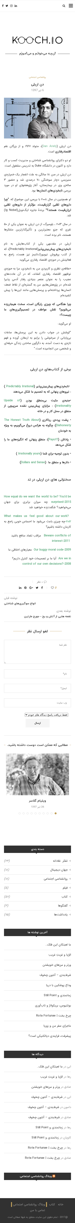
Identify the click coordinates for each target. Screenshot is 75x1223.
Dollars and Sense (33, 462)
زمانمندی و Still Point (57, 995)
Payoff (53, 439)
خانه (60, 1204)
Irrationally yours (29, 453)
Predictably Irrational (20, 386)
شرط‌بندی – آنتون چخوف (55, 975)
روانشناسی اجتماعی (37, 77)
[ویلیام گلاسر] (37, 774)
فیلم (36, 888)
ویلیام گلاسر (37, 801)
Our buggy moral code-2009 (51, 549)
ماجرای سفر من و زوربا (57, 1025)
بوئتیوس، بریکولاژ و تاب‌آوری (53, 1005)
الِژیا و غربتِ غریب (60, 954)
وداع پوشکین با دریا (58, 985)
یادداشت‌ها (36, 915)
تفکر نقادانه (36, 861)
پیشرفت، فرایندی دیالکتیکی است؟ (49, 1036)
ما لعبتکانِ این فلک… (58, 944)
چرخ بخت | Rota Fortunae (53, 1015)
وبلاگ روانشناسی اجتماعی (36, 1176)
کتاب (36, 897)
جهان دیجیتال (36, 870)
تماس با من (37, 1210)
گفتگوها (36, 906)
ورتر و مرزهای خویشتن (57, 965)
